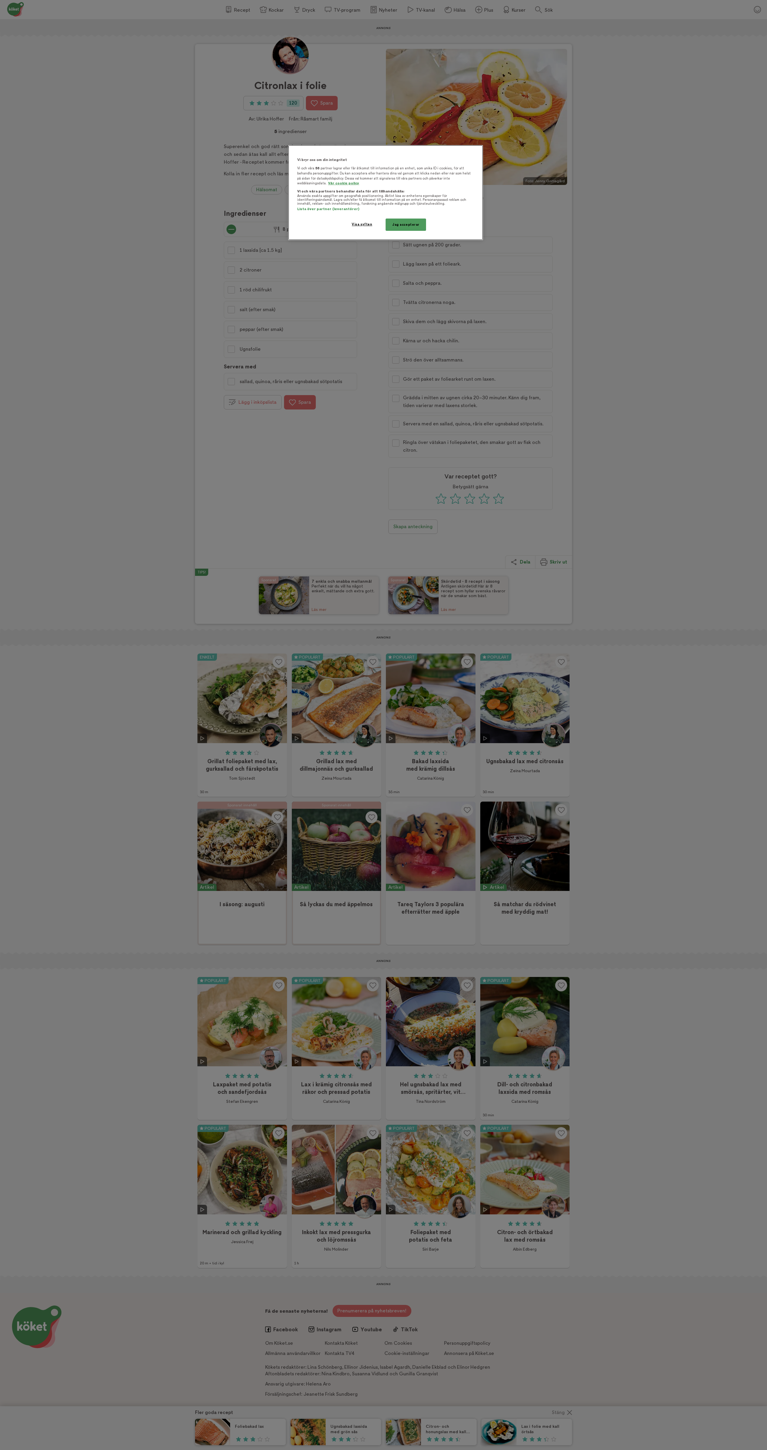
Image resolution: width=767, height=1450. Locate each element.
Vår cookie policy (343, 183)
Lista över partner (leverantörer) (328, 209)
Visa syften (362, 224)
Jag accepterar (405, 225)
